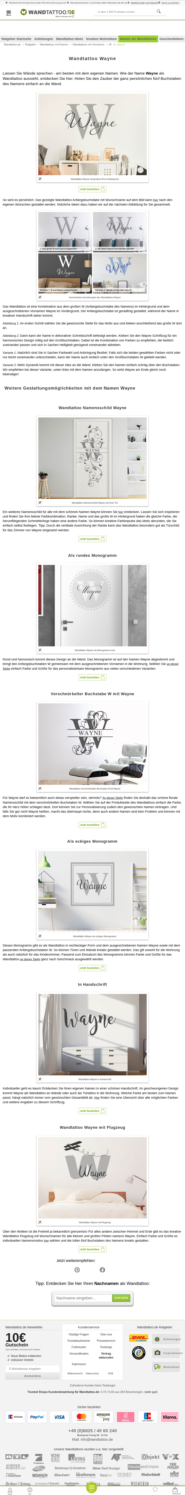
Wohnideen (171, 1367)
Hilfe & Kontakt (171, 3)
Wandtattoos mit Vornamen (88, 44)
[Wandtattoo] (47, 12)
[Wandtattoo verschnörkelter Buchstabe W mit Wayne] (92, 744)
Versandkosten (79, 1353)
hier (155, 200)
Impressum (79, 1364)
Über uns (106, 1334)
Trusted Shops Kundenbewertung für (63, 1391)
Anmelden (32, 1376)
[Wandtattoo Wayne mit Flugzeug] (92, 1178)
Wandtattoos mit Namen (54, 44)
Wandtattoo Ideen (69, 39)
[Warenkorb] (175, 1491)
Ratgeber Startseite (16, 39)
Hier (97, 1097)
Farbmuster (79, 1347)
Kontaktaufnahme (79, 1340)
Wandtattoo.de (12, 44)
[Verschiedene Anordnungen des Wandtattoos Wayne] (92, 252)
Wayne (121, 44)
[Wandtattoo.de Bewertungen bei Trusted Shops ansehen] (138, 1358)
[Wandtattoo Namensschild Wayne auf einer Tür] (92, 458)
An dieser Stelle (112, 797)
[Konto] (10, 1491)
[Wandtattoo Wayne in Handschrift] (92, 1034)
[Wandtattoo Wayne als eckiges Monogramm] (92, 891)
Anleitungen (43, 39)
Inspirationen (171, 1353)
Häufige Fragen (79, 1334)
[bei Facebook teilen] (94, 1270)
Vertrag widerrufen (106, 1355)
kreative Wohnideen (101, 39)
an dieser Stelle (30, 959)
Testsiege (106, 1347)
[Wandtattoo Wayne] (92, 134)
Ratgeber (30, 44)
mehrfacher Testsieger (144, 3)
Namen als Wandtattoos (138, 39)
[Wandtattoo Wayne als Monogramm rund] (92, 605)
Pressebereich (106, 1340)
